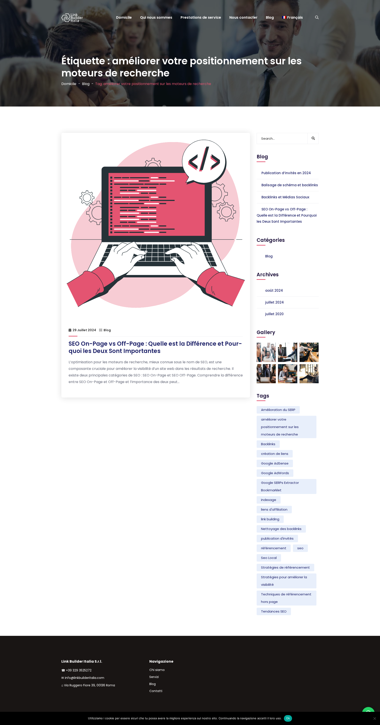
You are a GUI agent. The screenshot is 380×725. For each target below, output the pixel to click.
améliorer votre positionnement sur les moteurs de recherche (280, 427)
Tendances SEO (274, 611)
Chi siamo (157, 670)
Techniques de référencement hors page (286, 598)
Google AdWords (275, 473)
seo (300, 548)
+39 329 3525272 (78, 670)
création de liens (274, 453)
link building (270, 519)
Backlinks (268, 444)
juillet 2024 (274, 302)
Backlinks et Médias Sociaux (285, 197)
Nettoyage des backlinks (281, 528)
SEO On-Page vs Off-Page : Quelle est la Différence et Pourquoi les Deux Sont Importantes (155, 347)
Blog (270, 17)
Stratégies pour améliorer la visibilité (284, 581)
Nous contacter (243, 17)
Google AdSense (275, 463)
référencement (273, 548)
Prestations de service (201, 17)
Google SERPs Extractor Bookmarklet (280, 486)
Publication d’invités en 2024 (286, 173)
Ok (288, 718)
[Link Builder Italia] (71, 17)
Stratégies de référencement (285, 567)
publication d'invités (277, 538)
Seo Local (269, 557)
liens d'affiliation (274, 509)
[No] (374, 718)
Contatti (155, 691)
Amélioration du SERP (278, 409)
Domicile (124, 17)
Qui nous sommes (156, 17)
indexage (268, 499)
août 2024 (274, 290)
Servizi (154, 677)
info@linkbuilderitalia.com (84, 678)
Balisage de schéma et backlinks (289, 185)
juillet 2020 (274, 314)
